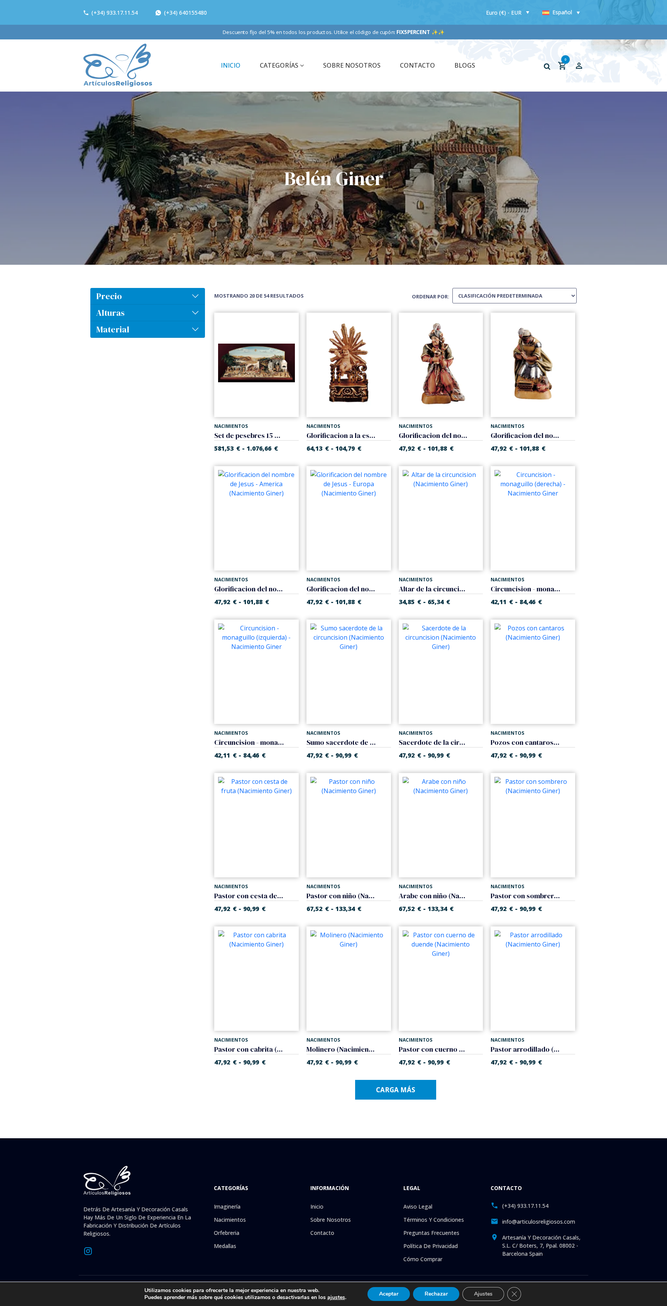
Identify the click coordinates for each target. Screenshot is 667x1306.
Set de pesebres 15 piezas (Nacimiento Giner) (249, 435)
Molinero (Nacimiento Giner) (341, 1049)
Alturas (110, 312)
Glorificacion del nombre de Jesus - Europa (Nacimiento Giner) (341, 589)
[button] (547, 66)
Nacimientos (230, 1219)
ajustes (336, 1297)
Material (112, 329)
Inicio (316, 1206)
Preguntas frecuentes (431, 1232)
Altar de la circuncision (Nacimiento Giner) (433, 589)
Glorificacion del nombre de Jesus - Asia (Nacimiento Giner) (433, 435)
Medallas (225, 1246)
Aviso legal (417, 1206)
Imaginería (227, 1206)
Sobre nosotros (352, 65)
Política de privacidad (430, 1246)
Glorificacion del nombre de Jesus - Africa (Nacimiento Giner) (525, 435)
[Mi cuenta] (579, 65)
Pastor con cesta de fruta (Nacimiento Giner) (249, 896)
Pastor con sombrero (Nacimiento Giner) (525, 896)
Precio (109, 296)
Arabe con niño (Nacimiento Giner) (433, 896)
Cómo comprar (422, 1259)
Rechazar (436, 1293)
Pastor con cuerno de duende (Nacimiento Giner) (433, 1049)
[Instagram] (88, 1250)
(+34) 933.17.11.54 (114, 12)
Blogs (464, 65)
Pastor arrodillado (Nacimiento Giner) (525, 1049)
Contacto (417, 65)
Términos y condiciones (433, 1219)
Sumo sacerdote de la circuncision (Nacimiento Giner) (341, 742)
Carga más (395, 1089)
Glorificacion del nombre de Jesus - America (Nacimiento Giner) (249, 589)
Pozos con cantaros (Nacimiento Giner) (525, 742)
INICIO (230, 65)
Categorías (280, 65)
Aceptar (388, 1293)
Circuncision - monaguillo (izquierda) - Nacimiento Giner (249, 742)
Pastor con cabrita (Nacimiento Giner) (249, 1049)
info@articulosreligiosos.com (538, 1221)
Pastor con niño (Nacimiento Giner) (341, 896)
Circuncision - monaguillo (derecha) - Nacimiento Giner (525, 589)
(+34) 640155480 (185, 12)
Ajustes (483, 1293)
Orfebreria (226, 1232)
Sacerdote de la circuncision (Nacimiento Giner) (433, 742)
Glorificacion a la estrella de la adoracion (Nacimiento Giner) (341, 435)
